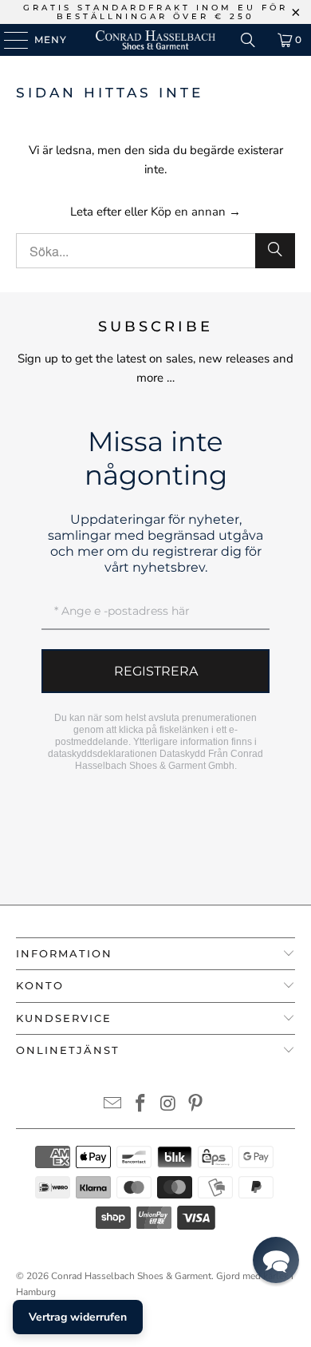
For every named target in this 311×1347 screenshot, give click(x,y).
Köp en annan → (196, 212)
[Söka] (248, 40)
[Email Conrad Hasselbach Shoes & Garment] (113, 1105)
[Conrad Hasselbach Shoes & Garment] (156, 40)
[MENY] (8, 40)
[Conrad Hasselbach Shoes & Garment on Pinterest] (196, 1105)
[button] (276, 1260)
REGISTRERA (156, 671)
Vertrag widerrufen (78, 1317)
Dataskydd (182, 753)
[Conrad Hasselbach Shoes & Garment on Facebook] (141, 1105)
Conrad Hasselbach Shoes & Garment (131, 1276)
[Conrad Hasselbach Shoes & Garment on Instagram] (169, 1105)
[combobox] (156, 250)
